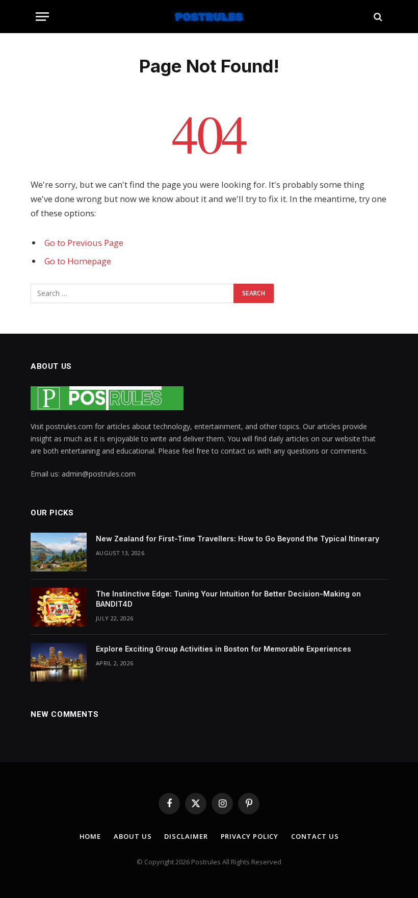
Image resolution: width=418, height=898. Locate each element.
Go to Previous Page (83, 242)
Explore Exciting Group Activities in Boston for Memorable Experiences (224, 648)
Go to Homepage (77, 261)
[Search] (377, 16)
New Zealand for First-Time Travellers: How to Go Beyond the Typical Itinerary (238, 538)
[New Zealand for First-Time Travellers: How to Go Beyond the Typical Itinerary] (59, 552)
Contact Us (314, 836)
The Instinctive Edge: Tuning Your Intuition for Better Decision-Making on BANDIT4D (228, 598)
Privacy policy (250, 836)
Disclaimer (185, 836)
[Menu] (42, 16)
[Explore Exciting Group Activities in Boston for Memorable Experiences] (59, 662)
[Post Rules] (209, 16)
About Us (132, 836)
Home (90, 836)
